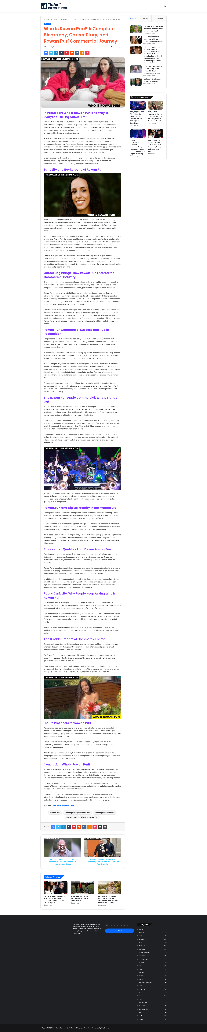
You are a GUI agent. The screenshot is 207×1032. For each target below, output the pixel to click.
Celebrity (54, 19)
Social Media (143, 1009)
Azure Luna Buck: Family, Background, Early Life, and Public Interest (81, 898)
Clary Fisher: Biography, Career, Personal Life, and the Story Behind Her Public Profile (155, 116)
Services (142, 1006)
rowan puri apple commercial (77, 812)
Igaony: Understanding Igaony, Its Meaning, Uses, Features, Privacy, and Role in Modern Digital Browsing (137, 147)
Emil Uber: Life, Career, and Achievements (152, 80)
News (141, 996)
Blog (140, 942)
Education (142, 956)
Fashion (141, 962)
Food (140, 969)
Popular (133, 18)
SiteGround (105, 1028)
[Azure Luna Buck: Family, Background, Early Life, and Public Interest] (82, 887)
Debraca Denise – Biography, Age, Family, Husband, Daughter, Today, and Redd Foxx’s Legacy (55, 899)
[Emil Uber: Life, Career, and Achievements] (136, 82)
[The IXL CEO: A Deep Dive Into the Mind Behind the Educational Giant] (136, 29)
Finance (141, 966)
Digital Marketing (144, 952)
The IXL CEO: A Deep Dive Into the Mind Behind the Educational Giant (153, 28)
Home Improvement (146, 982)
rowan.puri (72, 817)
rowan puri (55, 812)
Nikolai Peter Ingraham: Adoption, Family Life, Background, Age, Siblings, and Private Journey (108, 899)
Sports (141, 1012)
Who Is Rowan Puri (90, 817)
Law (140, 986)
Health (141, 979)
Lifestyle (142, 989)
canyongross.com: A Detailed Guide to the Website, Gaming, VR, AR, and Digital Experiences (138, 117)
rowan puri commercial (105, 812)
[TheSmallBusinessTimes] (54, 6)
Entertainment (144, 959)
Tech (140, 1016)
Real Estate (143, 1002)
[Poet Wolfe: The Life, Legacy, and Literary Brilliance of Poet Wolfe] (136, 40)
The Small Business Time (63, 805)
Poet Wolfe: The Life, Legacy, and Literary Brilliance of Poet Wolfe (152, 39)
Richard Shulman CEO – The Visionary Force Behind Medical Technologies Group (152, 69)
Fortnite (141, 972)
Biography (142, 939)
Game (141, 976)
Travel (141, 1019)
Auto (140, 936)
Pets (140, 999)
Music (141, 992)
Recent (145, 18)
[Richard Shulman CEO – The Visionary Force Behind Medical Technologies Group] (136, 69)
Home (47, 19)
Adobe (141, 929)
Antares (141, 932)
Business (142, 946)
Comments (159, 18)
